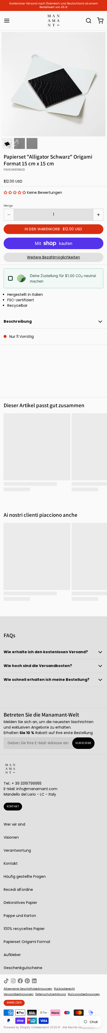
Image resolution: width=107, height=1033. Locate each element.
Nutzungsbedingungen (84, 994)
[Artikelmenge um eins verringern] (9, 214)
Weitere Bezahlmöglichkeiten (53, 257)
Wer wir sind (14, 824)
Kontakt (13, 806)
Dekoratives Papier (20, 902)
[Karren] (98, 21)
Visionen (11, 837)
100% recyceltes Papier (24, 928)
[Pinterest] (27, 980)
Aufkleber (12, 954)
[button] (15, 192)
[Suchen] (87, 20)
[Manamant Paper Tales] (53, 20)
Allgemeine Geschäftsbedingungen (28, 989)
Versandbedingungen (19, 994)
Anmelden (14, 1003)
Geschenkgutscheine (23, 967)
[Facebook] (20, 980)
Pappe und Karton (20, 915)
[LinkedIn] (34, 980)
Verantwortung (17, 850)
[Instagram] (13, 980)
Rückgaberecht (64, 989)
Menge (8, 206)
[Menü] (9, 21)
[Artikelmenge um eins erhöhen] (98, 214)
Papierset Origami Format (27, 941)
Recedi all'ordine (18, 889)
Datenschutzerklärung (50, 994)
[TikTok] (6, 980)
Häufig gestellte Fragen (25, 876)
